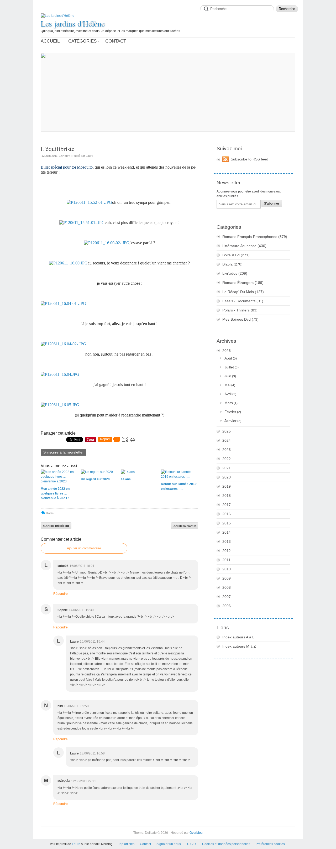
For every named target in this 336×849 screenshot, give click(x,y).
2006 (226, 606)
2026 (226, 350)
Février (230, 412)
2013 (226, 541)
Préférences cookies (270, 844)
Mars (228, 403)
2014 (226, 532)
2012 (226, 551)
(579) (254, 237)
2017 (226, 505)
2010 (226, 569)
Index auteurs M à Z (239, 646)
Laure (76, 844)
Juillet (229, 367)
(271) (236, 255)
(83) (240, 310)
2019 (226, 486)
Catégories (82, 41)
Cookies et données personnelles (226, 844)
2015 (226, 523)
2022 (226, 459)
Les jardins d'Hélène (73, 23)
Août (228, 358)
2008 (226, 587)
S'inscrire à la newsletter (63, 452)
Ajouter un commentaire (84, 548)
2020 (226, 477)
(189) (243, 282)
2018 (226, 495)
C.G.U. (192, 844)
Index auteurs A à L (238, 637)
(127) (243, 292)
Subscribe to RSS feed (249, 159)
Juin (227, 376)
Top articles (126, 844)
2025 (226, 431)
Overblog (196, 833)
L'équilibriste (58, 148)
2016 (226, 514)
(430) (244, 246)
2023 (226, 449)
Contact (115, 41)
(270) (232, 264)
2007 (226, 597)
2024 (226, 440)
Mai (227, 385)
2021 (226, 468)
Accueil (50, 41)
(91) (242, 301)
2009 (226, 578)
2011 (226, 560)
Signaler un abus (169, 844)
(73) (240, 319)
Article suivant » (185, 525)
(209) (234, 273)
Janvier (230, 421)
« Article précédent (56, 525)
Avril (228, 394)
